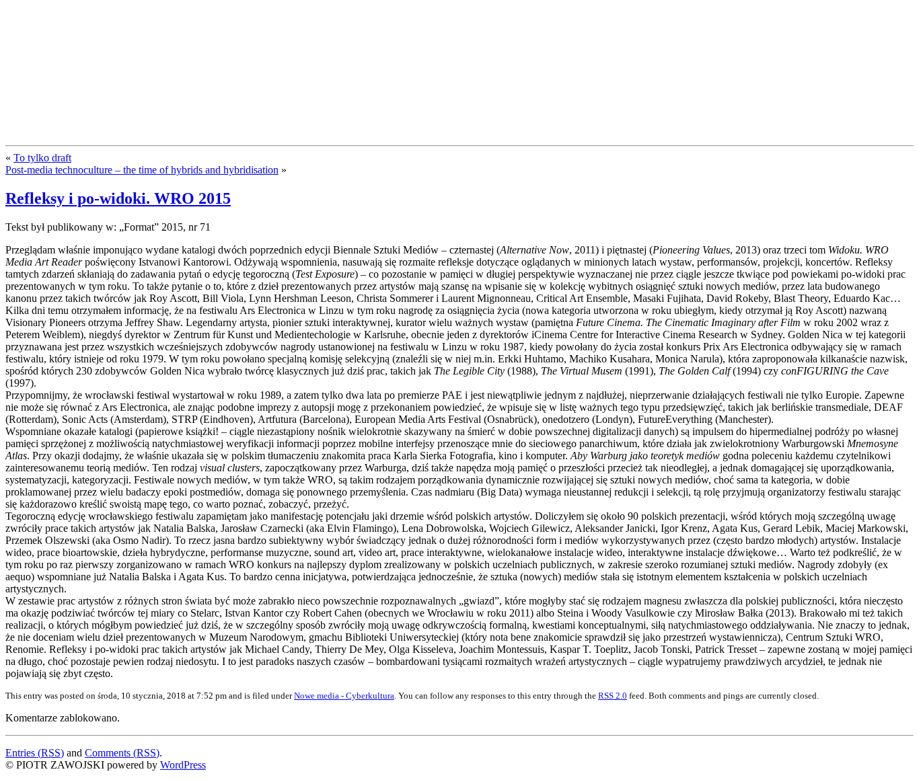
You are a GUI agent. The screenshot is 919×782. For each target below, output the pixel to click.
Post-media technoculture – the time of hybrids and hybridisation (142, 169)
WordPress (183, 765)
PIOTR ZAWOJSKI (105, 32)
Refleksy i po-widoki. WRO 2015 (118, 198)
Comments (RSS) (122, 752)
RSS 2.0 (612, 696)
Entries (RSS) (34, 752)
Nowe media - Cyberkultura (344, 696)
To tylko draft (42, 157)
